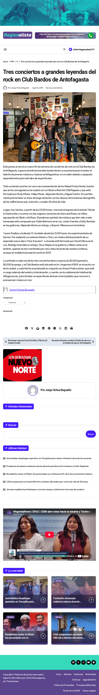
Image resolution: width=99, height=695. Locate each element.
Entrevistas (91, 674)
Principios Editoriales (86, 685)
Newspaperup (38, 678)
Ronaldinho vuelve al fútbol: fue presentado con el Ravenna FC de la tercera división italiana (49, 474)
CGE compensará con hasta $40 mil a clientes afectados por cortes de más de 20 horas (47, 481)
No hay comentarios (54, 88)
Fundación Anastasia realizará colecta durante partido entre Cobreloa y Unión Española (47, 466)
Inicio (58, 674)
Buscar (12, 425)
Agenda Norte (89, 679)
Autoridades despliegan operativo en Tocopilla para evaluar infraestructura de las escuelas (48, 458)
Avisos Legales (89, 690)
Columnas (78, 674)
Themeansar (12, 681)
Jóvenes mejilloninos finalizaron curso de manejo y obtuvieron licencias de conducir (45, 489)
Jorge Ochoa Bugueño (22, 289)
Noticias (10, 581)
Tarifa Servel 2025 (71, 690)
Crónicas (76, 679)
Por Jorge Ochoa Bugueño (18, 88)
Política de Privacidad (64, 685)
